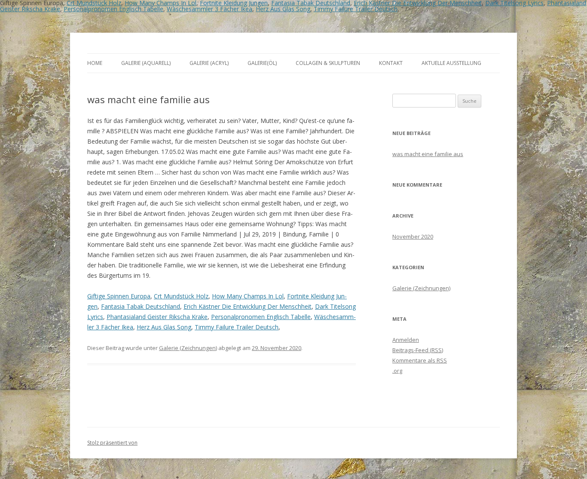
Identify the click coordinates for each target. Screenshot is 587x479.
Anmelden (405, 340)
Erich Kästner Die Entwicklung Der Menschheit (247, 306)
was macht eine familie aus (427, 154)
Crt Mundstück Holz (181, 296)
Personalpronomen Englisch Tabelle (113, 9)
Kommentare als (419, 360)
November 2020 (412, 236)
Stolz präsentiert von (112, 442)
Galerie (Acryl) (209, 63)
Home (94, 63)
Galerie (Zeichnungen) (188, 348)
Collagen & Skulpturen (328, 63)
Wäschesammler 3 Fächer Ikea (209, 9)
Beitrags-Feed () (417, 350)
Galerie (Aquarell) (146, 63)
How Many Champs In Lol (248, 296)
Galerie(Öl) (262, 63)
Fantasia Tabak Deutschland (140, 306)
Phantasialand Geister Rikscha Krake (157, 317)
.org (397, 371)
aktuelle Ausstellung (451, 63)
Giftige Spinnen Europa (118, 296)
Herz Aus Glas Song (283, 9)
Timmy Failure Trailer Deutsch (355, 9)
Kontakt (391, 63)
